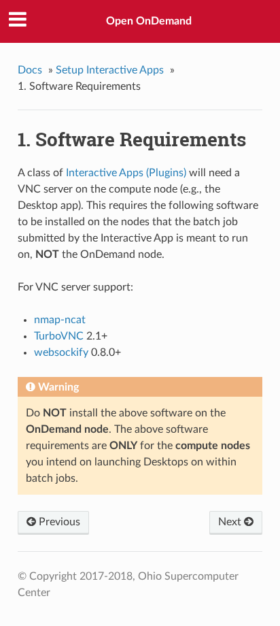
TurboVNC (59, 336)
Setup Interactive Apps (110, 70)
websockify (61, 352)
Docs (30, 70)
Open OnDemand (149, 21)
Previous (58, 521)
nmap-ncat (60, 319)
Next (231, 521)
